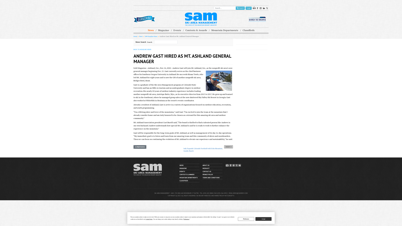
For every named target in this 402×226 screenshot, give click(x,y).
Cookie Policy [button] (149, 219)
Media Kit (206, 168)
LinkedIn (264, 8)
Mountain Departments (224, 30)
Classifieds (248, 30)
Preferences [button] (186, 219)
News (151, 30)
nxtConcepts (229, 196)
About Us (206, 165)
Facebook (257, 8)
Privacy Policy (208, 174)
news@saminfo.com (240, 193)
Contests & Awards (196, 30)
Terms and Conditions (211, 178)
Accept (263, 219)
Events (177, 30)
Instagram (261, 8)
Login (249, 8)
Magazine (163, 30)
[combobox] (225, 8)
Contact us (207, 171)
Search (241, 8)
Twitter (267, 8)
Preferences (246, 219)
